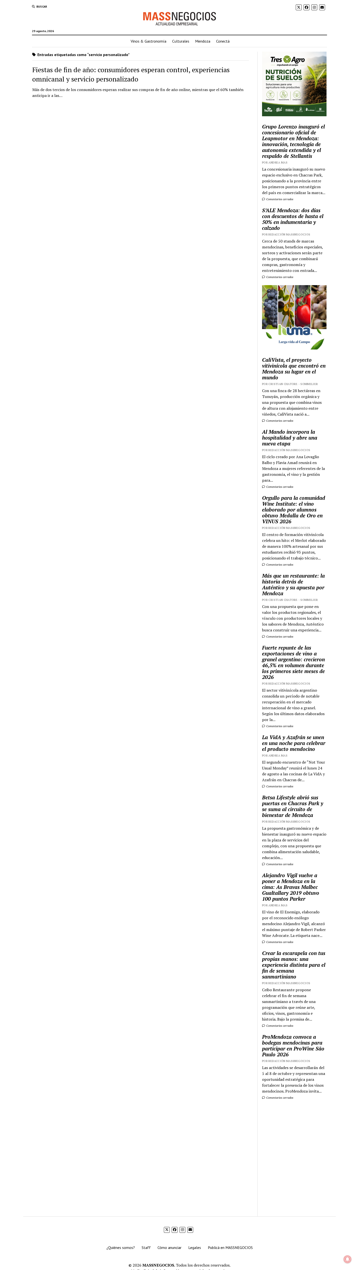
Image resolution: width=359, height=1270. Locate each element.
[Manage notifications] (347, 1259)
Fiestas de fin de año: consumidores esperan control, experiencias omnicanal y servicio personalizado (131, 74)
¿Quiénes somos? (120, 1247)
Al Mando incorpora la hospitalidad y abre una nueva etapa (289, 437)
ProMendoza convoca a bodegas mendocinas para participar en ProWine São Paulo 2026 (293, 1045)
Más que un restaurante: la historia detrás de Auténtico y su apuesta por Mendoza (293, 584)
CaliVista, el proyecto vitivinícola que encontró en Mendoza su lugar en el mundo (294, 368)
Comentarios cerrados (279, 199)
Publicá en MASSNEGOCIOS (230, 1247)
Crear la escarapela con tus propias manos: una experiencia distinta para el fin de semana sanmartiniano (293, 964)
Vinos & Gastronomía (148, 41)
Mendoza (202, 41)
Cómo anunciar (169, 1247)
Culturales (180, 41)
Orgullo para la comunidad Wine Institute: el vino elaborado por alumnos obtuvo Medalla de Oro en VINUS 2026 (293, 509)
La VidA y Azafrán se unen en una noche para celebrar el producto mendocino (293, 743)
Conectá (223, 41)
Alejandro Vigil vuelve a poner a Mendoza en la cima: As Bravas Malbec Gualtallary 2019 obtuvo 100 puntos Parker (290, 887)
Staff (146, 1247)
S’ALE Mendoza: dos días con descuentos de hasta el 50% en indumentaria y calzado (292, 219)
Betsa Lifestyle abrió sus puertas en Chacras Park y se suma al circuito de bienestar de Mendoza (292, 806)
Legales (194, 1247)
